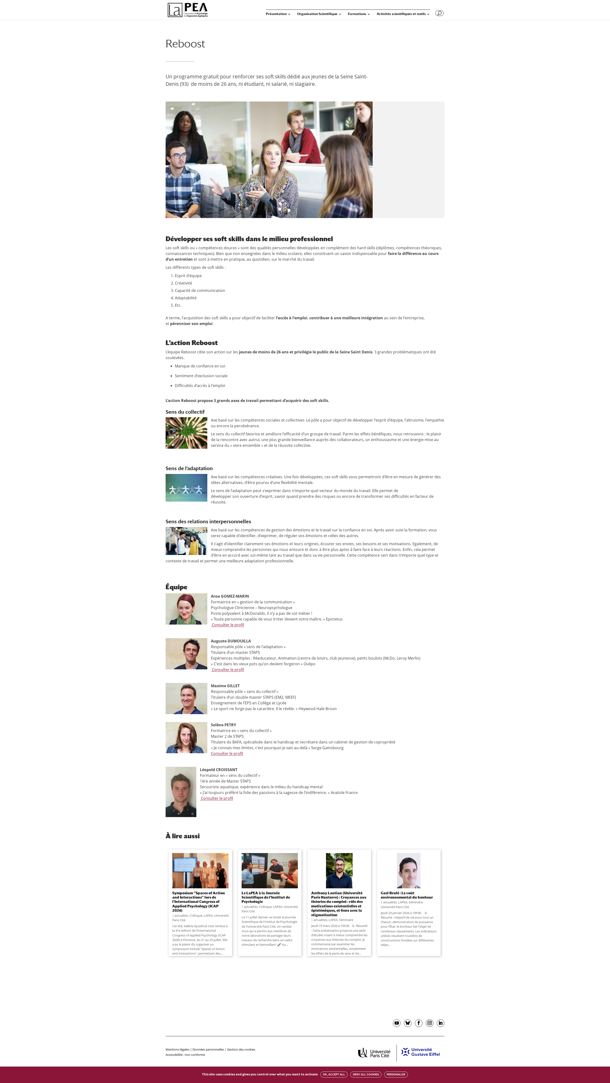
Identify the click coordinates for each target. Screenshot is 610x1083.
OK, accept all (334, 1074)
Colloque (196, 915)
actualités (181, 915)
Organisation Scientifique (317, 14)
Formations (357, 14)
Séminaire (346, 920)
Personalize (396, 1074)
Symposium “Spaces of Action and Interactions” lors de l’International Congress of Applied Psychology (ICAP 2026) (198, 902)
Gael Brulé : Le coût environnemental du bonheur (407, 895)
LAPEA (208, 915)
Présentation (276, 14)
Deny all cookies (366, 1074)
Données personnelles (208, 1049)
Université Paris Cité (395, 907)
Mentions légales (177, 1049)
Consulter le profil (227, 624)
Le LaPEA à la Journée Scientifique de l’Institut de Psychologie (266, 897)
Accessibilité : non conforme (185, 1054)
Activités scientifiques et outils (401, 14)
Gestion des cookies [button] (241, 1049)
